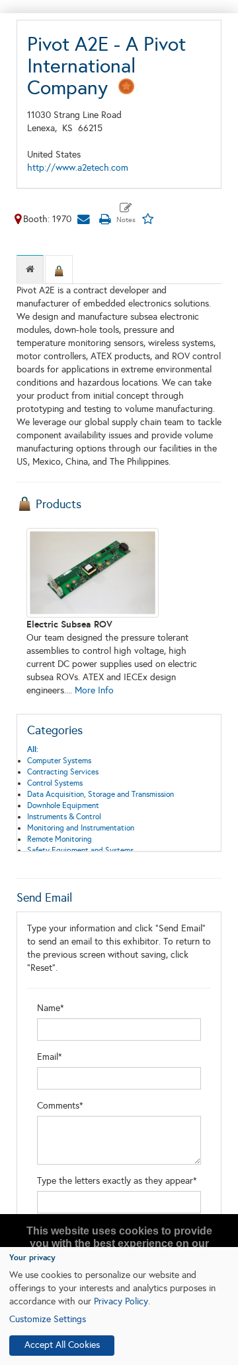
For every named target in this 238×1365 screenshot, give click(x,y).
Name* (50, 1008)
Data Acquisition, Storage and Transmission (100, 794)
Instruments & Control (64, 816)
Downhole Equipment (63, 805)
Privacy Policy (121, 1301)
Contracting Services (63, 771)
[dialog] (119, 1306)
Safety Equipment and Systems (80, 850)
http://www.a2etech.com (77, 167)
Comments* (60, 1105)
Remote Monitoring (59, 839)
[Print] (104, 219)
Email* (49, 1056)
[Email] (83, 219)
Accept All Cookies (62, 1344)
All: (32, 749)
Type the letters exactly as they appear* (117, 1180)
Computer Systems (59, 760)
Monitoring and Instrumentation (80, 827)
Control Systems (55, 783)
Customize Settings (47, 1319)
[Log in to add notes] (126, 213)
